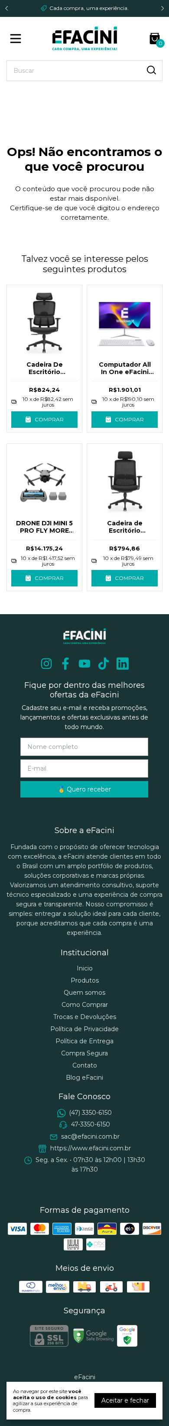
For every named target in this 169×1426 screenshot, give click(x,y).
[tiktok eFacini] (103, 664)
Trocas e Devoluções (84, 1017)
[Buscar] (150, 70)
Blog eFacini (84, 1077)
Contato (84, 1065)
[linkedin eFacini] (122, 664)
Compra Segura (84, 1053)
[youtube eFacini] (84, 664)
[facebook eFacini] (65, 664)
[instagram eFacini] (46, 664)
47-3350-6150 (90, 1124)
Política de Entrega (84, 1041)
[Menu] (17, 38)
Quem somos (84, 992)
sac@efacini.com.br (90, 1136)
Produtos (85, 980)
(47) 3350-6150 (90, 1113)
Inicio (85, 968)
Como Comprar (85, 1005)
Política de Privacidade (84, 1029)
